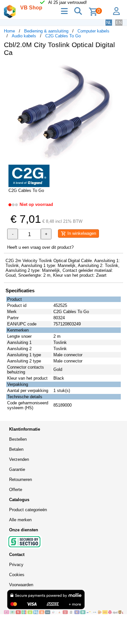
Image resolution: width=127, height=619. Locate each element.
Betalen (16, 449)
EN (119, 22)
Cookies (16, 574)
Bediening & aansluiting (46, 31)
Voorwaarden (21, 584)
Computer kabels (93, 31)
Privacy (16, 564)
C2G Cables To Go (63, 35)
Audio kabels (24, 35)
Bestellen (18, 439)
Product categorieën (28, 509)
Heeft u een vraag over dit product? (40, 247)
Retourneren (20, 479)
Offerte (15, 489)
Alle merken (20, 519)
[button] (117, 68)
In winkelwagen (81, 233)
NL (108, 22)
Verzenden (19, 459)
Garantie (17, 469)
